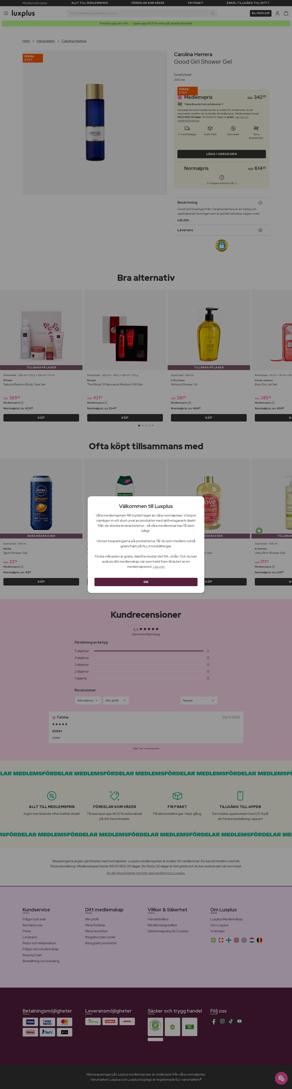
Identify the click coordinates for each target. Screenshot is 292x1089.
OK (145, 582)
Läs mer (159, 566)
